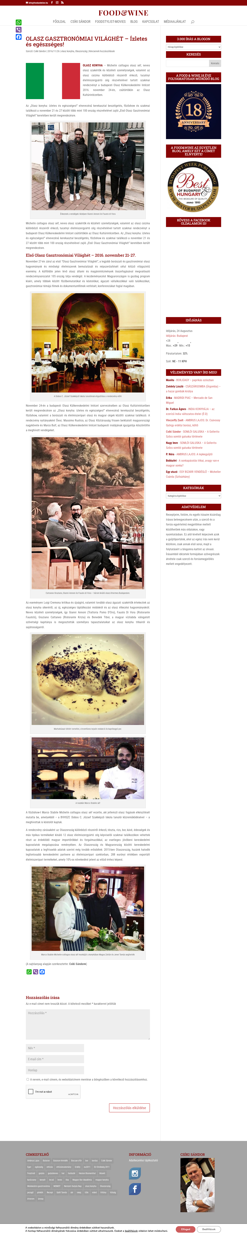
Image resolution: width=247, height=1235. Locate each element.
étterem (30, 1199)
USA (86, 1192)
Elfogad (185, 1229)
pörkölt (40, 1192)
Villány (103, 1192)
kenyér (43, 1180)
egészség (39, 1167)
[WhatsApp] (18, 22)
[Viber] (18, 29)
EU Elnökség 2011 (102, 1167)
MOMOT (57, 1186)
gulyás (41, 1173)
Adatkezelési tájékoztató (143, 1160)
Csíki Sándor (40, 51)
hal (63, 1173)
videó (94, 1192)
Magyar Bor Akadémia (82, 1180)
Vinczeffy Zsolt (174, 420)
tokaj (79, 1192)
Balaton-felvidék (60, 1160)
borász (95, 1160)
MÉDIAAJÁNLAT (175, 22)
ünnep (40, 1199)
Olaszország (81, 51)
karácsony (31, 1180)
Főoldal (59, 22)
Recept (50, 1192)
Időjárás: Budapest (177, 336)
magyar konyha (102, 1180)
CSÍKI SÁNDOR (80, 22)
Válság (113, 1192)
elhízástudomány (63, 1167)
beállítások (131, 1231)
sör (72, 1192)
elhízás (50, 1167)
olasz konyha (67, 51)
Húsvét (102, 1173)
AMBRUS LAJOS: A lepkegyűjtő (194, 454)
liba (67, 1180)
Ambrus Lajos (33, 1160)
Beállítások (209, 1229)
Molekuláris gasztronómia (38, 1186)
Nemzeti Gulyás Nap (73, 1186)
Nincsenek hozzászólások (102, 51)
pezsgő (30, 1192)
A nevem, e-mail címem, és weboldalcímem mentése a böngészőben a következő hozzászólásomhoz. (89, 1079)
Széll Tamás (62, 1192)
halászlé (71, 1173)
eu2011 (87, 1167)
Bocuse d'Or (76, 1160)
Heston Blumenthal (87, 1173)
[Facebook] (18, 37)
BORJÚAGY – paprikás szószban (195, 380)
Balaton (46, 1160)
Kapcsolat (150, 22)
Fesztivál (31, 1173)
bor (86, 1160)
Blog (134, 22)
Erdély (77, 1167)
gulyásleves (53, 1173)
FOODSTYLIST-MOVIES (110, 22)
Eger (29, 1167)
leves (60, 1180)
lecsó (51, 1180)
